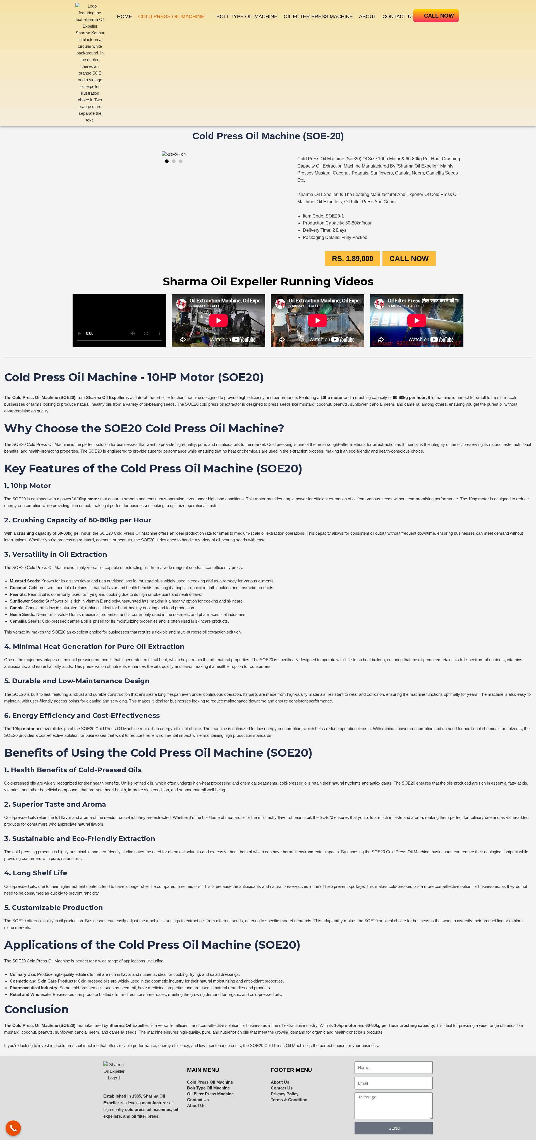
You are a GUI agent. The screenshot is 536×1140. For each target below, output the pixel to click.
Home (124, 16)
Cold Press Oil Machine (171, 16)
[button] (174, 16)
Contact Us (398, 16)
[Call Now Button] (13, 1128)
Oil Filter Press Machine (318, 16)
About (367, 16)
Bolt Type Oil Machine (246, 16)
